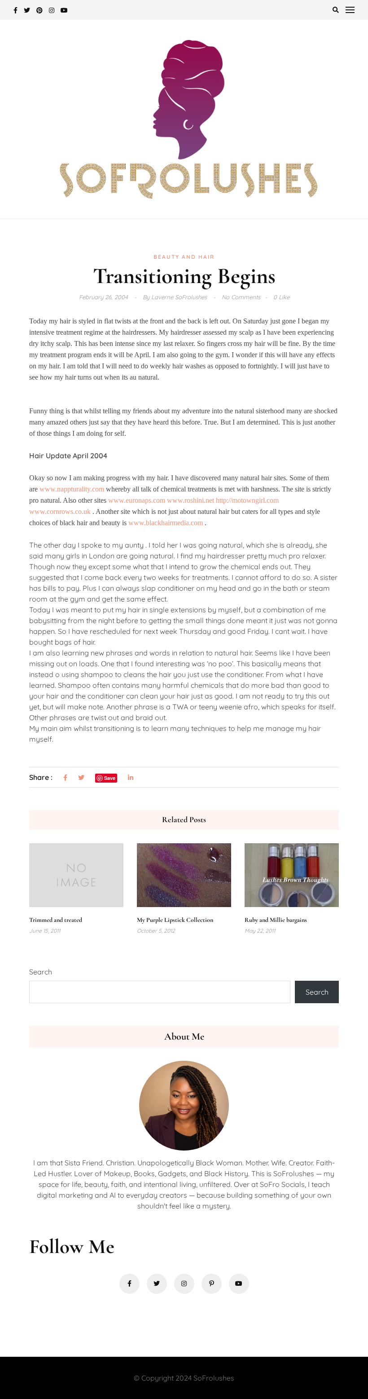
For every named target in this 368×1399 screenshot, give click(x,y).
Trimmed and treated (55, 920)
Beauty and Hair (184, 256)
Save (109, 778)
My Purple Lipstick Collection (175, 920)
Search (40, 971)
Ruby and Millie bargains (276, 920)
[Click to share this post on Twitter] (81, 778)
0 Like (281, 297)
